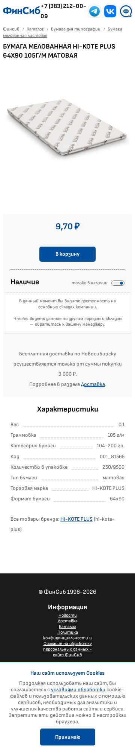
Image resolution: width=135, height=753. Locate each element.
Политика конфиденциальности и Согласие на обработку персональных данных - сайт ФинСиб (67, 644)
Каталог (67, 627)
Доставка (93, 384)
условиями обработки (78, 689)
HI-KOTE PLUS (76, 519)
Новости (67, 615)
